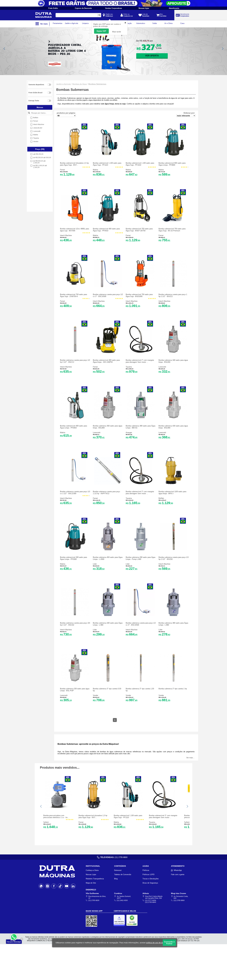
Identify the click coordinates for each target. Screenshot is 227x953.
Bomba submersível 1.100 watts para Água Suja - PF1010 (140, 164)
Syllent (46, 822)
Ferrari (62, 170)
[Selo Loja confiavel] (119, 920)
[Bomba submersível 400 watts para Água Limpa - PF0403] (75, 418)
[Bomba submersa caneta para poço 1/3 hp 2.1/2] (173, 550)
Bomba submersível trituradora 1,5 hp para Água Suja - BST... (74, 164)
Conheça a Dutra (92, 870)
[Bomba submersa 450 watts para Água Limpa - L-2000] (108, 550)
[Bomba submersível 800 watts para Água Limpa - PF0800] (173, 155)
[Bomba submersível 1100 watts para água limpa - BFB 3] (173, 484)
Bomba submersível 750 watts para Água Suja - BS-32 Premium (172, 230)
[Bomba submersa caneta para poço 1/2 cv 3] (108, 287)
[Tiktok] (60, 886)
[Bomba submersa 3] (108, 681)
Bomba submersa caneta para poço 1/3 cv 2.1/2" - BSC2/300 (75, 493)
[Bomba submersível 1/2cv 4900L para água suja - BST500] (75, 221)
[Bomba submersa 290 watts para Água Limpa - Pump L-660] (141, 550)
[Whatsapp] (41, 886)
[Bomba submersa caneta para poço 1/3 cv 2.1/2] (75, 484)
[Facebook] (54, 886)
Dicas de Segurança (150, 883)
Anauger (129, 433)
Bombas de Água (79, 84)
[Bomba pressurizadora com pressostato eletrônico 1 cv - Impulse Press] (58, 808)
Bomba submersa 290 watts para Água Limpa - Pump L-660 (140, 558)
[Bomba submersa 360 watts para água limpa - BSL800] (108, 418)
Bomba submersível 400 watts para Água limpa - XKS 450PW (106, 361)
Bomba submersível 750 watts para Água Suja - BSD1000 (139, 295)
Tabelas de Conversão (122, 874)
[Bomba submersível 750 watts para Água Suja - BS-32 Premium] (173, 221)
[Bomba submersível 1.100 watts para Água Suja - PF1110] (108, 155)
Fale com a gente (177, 874)
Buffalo (161, 498)
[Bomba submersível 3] (141, 484)
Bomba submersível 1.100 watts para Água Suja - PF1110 (107, 164)
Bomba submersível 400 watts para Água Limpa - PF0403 (73, 427)
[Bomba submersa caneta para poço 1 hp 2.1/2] (173, 287)
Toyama (129, 367)
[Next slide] (222, 48)
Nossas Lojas (91, 874)
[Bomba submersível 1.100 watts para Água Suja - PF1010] (141, 155)
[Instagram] (47, 886)
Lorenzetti (162, 367)
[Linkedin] (73, 886)
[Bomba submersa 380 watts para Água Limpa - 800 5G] (141, 418)
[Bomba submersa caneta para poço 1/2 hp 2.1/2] (75, 352)
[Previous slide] (4, 48)
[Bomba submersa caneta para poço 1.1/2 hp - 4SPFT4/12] (108, 484)
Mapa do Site (91, 883)
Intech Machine (66, 235)
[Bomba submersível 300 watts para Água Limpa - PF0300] (75, 550)
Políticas (146, 870)
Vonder (95, 695)
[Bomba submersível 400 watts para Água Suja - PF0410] (108, 221)
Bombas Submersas (97, 84)
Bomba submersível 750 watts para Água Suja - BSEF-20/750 (139, 230)
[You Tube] (66, 886)
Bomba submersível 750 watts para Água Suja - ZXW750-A (73, 295)
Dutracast (118, 870)
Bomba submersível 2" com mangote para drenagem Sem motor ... (140, 361)
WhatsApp (178, 870)
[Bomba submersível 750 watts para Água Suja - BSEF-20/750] (141, 221)
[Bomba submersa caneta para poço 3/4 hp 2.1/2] (75, 615)
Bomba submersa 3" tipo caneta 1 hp (173, 689)
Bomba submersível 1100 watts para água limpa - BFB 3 (172, 493)
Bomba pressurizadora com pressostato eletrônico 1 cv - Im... (56, 816)
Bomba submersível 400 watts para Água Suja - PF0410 (106, 230)
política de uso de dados (156, 943)
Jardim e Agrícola (63, 84)
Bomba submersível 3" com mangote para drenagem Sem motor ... (140, 493)
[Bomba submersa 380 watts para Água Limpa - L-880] (173, 615)
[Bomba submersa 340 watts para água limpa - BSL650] (173, 352)
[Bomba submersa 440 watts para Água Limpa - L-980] (108, 615)
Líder (95, 564)
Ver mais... (190, 758)
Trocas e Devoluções (151, 879)
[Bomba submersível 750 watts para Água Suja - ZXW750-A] (75, 287)
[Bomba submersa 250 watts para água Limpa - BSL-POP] (75, 681)
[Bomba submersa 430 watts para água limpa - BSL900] (173, 418)
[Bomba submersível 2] (141, 352)
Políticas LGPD (148, 874)
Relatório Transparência (95, 879)
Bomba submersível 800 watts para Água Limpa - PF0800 (172, 164)
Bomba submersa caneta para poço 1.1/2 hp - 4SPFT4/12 (106, 493)
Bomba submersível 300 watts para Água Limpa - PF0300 (73, 558)
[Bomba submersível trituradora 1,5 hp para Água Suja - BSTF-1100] (75, 155)
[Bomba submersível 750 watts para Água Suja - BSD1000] (141, 287)
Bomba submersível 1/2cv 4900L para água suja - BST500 (74, 230)
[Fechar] (21, 939)
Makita (95, 170)
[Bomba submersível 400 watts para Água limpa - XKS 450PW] (108, 352)
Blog (116, 879)
